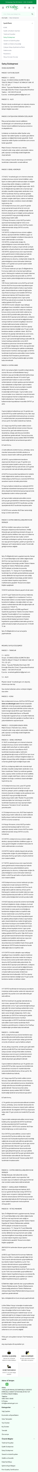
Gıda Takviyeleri (7, 1419)
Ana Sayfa (4, 18)
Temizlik (4, 1430)
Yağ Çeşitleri (6, 1411)
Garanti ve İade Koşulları (11, 41)
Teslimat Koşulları (9, 34)
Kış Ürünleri (5, 1427)
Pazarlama (7, 54)
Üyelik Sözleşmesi (7, 1447)
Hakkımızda (7, 50)
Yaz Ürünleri (6, 1423)
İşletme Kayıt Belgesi (8, 1466)
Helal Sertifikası (7, 1462)
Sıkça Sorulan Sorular (10, 57)
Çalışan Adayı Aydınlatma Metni (14, 47)
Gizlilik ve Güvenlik (8, 1458)
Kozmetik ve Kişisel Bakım (10, 1415)
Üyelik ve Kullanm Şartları (11, 31)
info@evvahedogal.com (10, 1403)
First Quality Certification (10, 1470)
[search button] (32, 14)
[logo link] (13, 7)
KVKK (5, 27)
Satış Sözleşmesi (9, 37)
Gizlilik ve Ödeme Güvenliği (12, 44)
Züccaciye (5, 1434)
